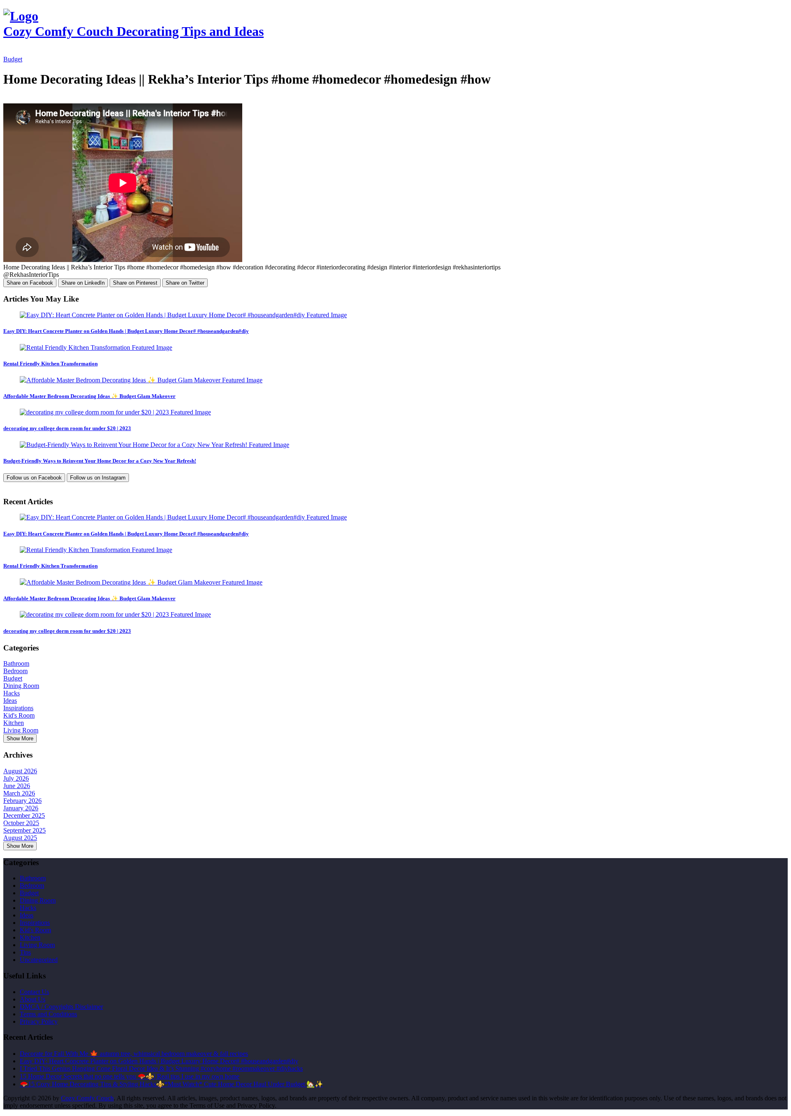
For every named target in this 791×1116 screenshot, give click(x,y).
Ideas (10, 700)
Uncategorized (39, 959)
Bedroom (15, 670)
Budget (12, 59)
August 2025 (20, 837)
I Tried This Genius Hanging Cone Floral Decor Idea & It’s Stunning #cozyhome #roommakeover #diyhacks (161, 1068)
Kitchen (13, 722)
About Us (32, 999)
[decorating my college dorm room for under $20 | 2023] (115, 412)
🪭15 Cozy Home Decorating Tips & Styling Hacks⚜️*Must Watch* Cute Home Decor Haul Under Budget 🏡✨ (171, 1084)
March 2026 (19, 793)
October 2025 (21, 822)
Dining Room (21, 685)
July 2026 (16, 778)
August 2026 (20, 770)
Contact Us (34, 991)
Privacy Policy (39, 1021)
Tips (25, 952)
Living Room (20, 730)
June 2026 (16, 785)
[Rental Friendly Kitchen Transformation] (96, 347)
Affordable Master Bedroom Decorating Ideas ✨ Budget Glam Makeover (89, 396)
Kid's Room (19, 715)
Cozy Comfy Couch (87, 1098)
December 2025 (24, 815)
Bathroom (16, 663)
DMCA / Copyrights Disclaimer (61, 1006)
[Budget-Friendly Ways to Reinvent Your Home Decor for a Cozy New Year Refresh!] (154, 444)
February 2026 (22, 800)
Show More (20, 738)
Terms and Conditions (48, 1014)
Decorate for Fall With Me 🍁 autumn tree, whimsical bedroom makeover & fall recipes (134, 1053)
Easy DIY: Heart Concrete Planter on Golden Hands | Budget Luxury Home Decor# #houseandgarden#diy (126, 331)
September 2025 (24, 830)
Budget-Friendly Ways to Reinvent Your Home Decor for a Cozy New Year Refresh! (99, 461)
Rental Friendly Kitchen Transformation (50, 363)
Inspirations (18, 707)
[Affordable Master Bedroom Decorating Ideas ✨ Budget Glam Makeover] (141, 380)
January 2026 (20, 808)
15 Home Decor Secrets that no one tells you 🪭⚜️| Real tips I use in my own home (129, 1076)
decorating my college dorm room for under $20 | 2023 (67, 428)
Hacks (11, 693)
